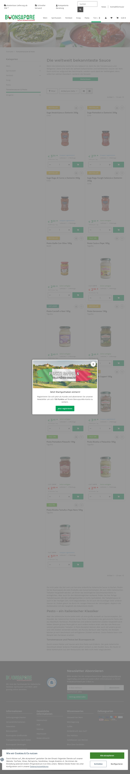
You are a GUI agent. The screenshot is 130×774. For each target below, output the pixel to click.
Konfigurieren (117, 764)
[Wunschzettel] (111, 17)
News (103, 7)
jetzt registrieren (65, 408)
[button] (106, 17)
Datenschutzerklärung (39, 766)
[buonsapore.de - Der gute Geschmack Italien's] (20, 17)
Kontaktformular (117, 7)
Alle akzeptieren (107, 755)
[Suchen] (80, 9)
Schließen (98, 764)
